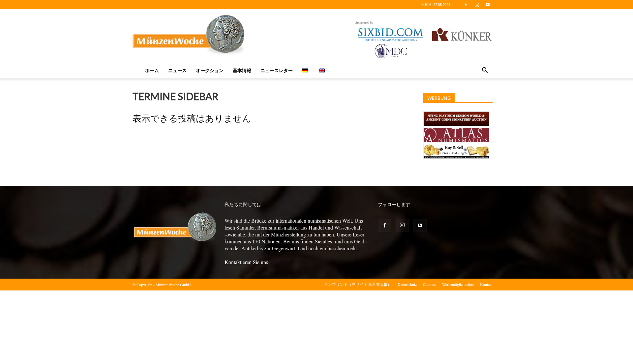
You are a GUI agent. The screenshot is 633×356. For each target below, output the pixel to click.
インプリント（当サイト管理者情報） (357, 284)
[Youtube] (488, 4)
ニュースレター (276, 70)
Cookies (429, 284)
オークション (210, 70)
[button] (485, 70)
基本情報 (242, 70)
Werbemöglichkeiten (458, 284)
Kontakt (486, 284)
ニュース (177, 70)
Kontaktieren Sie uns (246, 262)
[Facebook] (466, 4)
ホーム (152, 70)
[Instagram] (477, 4)
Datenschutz (407, 284)
